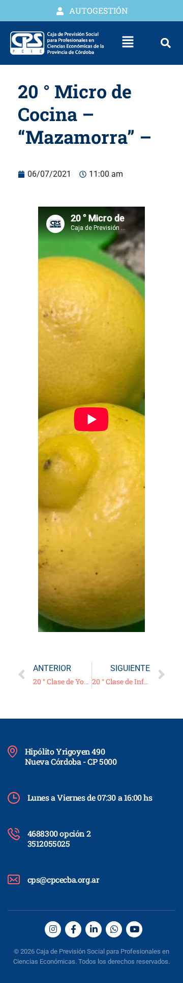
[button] (128, 43)
